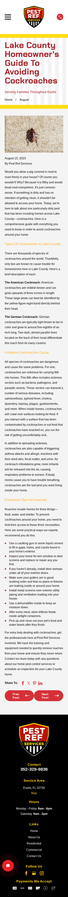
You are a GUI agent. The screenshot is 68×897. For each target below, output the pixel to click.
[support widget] (8, 866)
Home (34, 830)
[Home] (34, 17)
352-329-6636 (34, 769)
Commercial (34, 849)
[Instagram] (42, 873)
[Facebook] (26, 873)
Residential (34, 843)
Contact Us (34, 856)
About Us (34, 837)
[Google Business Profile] (34, 873)
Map (34, 793)
